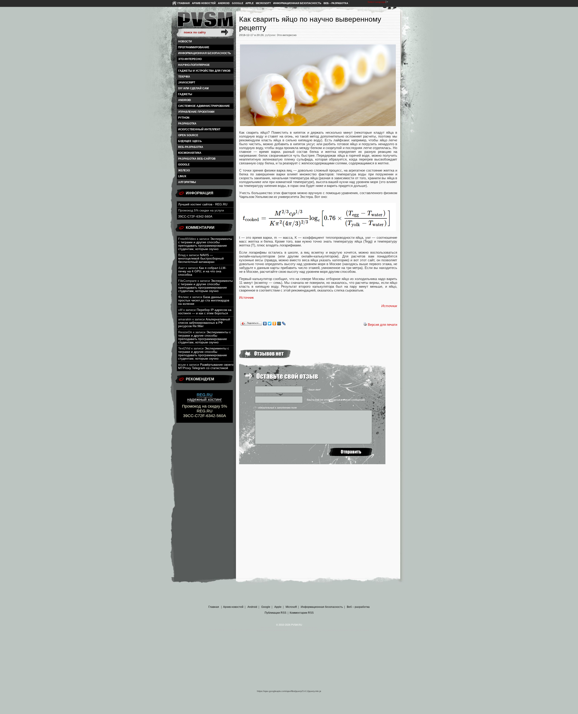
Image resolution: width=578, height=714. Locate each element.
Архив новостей (204, 3)
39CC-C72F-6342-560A (195, 216)
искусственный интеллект (199, 129)
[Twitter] (269, 323)
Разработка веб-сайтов (197, 158)
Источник (246, 297)
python (183, 117)
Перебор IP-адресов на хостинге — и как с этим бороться (204, 311)
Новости (185, 41)
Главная (183, 3)
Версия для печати (382, 324)
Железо (184, 170)
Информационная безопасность (297, 3)
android (184, 100)
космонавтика (189, 152)
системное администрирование (204, 106)
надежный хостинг (204, 397)
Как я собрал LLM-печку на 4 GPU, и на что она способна (202, 271)
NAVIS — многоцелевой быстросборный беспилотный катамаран (201, 258)
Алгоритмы (187, 182)
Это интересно (190, 59)
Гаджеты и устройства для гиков (204, 70)
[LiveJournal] (284, 323)
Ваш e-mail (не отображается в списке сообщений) (336, 399)
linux (182, 176)
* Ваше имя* (314, 389)
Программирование (193, 47)
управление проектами (196, 111)
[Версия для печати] (365, 324)
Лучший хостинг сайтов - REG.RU (202, 204)
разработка (187, 123)
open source (188, 135)
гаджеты (185, 94)
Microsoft (263, 3)
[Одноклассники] (274, 323)
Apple (249, 3)
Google (237, 3)
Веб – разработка (336, 3)
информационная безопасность (204, 53)
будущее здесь (190, 141)
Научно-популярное (194, 65)
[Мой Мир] (279, 323)
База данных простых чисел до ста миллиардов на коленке (203, 300)
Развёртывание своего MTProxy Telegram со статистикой (205, 366)
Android (224, 3)
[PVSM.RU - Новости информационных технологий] (205, 21)
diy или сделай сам (193, 88)
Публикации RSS (275, 612)
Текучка (184, 76)
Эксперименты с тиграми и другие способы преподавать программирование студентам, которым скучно (205, 244)
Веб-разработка (190, 147)
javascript (186, 82)
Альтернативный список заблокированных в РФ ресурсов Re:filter (204, 323)
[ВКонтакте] (265, 323)
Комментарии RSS (302, 612)
